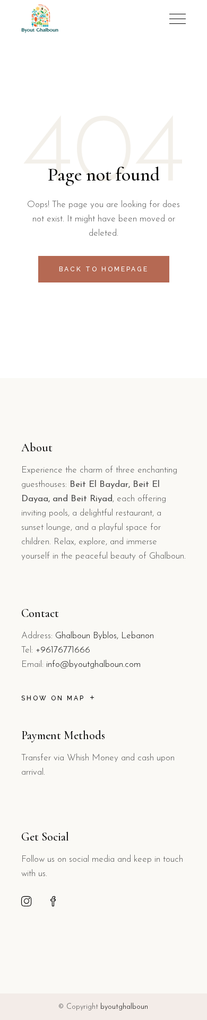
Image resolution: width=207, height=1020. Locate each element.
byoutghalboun (124, 1007)
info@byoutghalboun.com (93, 664)
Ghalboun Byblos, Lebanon (104, 635)
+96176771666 (63, 650)
